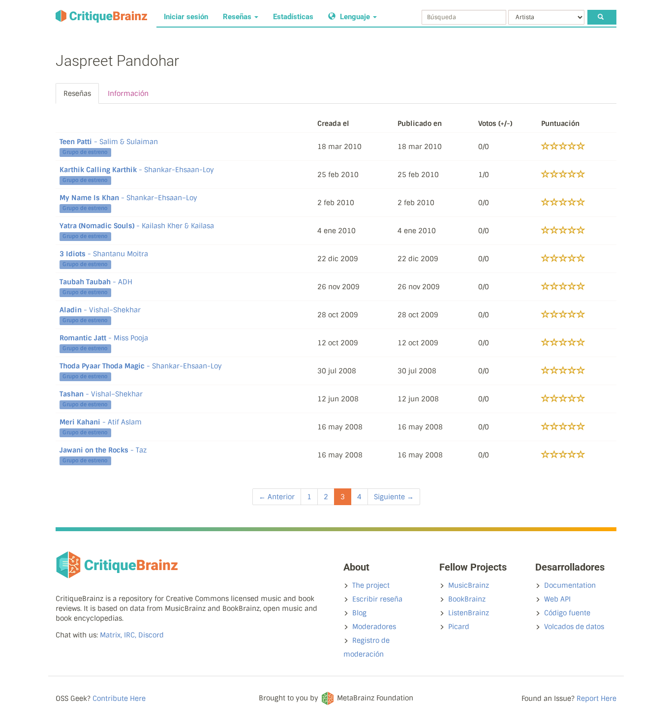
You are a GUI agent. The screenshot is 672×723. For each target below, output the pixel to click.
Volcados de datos (574, 626)
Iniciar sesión (186, 16)
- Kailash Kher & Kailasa (137, 225)
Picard (458, 626)
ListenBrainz (468, 612)
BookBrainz (467, 599)
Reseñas (238, 16)
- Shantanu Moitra (104, 253)
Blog (359, 612)
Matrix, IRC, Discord (132, 635)
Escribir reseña (377, 599)
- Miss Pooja (104, 337)
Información (128, 93)
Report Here (596, 698)
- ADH (96, 281)
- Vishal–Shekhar (100, 309)
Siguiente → (394, 496)
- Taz (103, 450)
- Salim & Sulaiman (109, 141)
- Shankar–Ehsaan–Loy (128, 197)
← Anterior (277, 496)
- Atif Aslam (101, 422)
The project (371, 585)
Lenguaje (355, 16)
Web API (557, 599)
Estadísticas (293, 16)
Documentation (570, 585)
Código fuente (567, 612)
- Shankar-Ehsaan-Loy (137, 169)
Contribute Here (119, 698)
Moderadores (374, 626)
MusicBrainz (468, 585)
